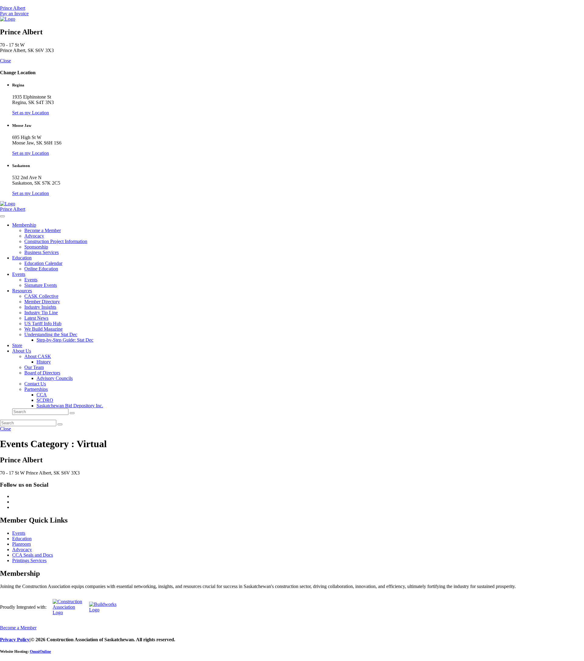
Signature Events (40, 285)
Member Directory (42, 301)
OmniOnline (40, 651)
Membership (24, 225)
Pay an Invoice (14, 13)
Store (17, 345)
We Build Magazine (43, 329)
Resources (22, 290)
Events (18, 274)
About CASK (37, 356)
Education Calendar (43, 263)
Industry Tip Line (41, 312)
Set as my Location (30, 112)
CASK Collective (41, 296)
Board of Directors (42, 372)
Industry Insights (40, 307)
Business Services (41, 252)
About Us (21, 350)
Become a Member (42, 230)
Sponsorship (36, 246)
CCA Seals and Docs (32, 555)
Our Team (34, 367)
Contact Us (35, 383)
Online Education (41, 268)
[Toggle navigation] (2, 216)
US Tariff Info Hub (42, 323)
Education (22, 257)
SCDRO (44, 400)
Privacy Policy (15, 639)
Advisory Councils (54, 378)
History (43, 361)
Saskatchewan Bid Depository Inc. (69, 405)
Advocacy (34, 235)
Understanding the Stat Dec (50, 334)
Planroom (21, 544)
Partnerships (36, 389)
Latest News (36, 318)
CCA (41, 394)
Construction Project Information (55, 241)
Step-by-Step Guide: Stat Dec (64, 340)
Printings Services (29, 560)
